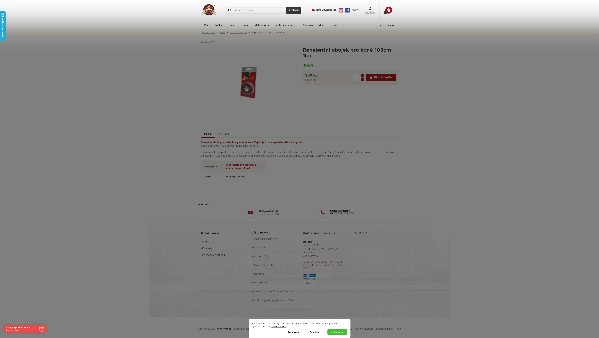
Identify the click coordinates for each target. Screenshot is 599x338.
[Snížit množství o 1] (362, 79)
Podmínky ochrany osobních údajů (274, 300)
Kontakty (207, 248)
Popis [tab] (208, 133)
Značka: (207, 42)
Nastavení (293, 332)
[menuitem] (206, 25)
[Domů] (209, 32)
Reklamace (260, 282)
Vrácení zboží (261, 247)
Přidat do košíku (382, 77)
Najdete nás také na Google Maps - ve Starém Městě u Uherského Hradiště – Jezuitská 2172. (325, 265)
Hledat (293, 10)
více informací (310, 255)
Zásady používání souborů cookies (274, 291)
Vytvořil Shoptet (363, 328)
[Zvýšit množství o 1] (362, 75)
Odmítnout (315, 332)
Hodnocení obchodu (213, 254)
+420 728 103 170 (342, 213)
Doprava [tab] (223, 133)
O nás (205, 242)
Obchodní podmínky (265, 238)
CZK (354, 10)
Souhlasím (339, 332)
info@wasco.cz (268, 211)
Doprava (259, 273)
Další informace (278, 326)
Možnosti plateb (263, 265)
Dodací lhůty (261, 256)
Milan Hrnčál (394, 328)
